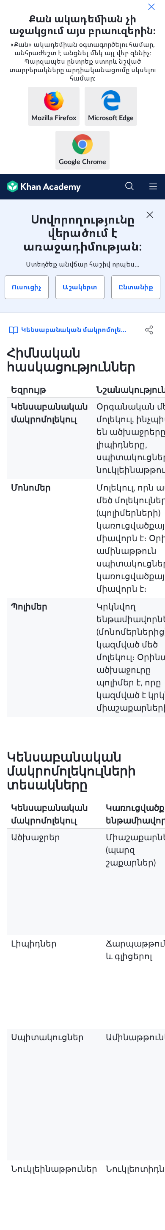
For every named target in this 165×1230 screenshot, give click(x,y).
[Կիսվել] (149, 329)
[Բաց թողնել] (151, 6)
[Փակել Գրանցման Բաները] (149, 214)
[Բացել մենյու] (153, 186)
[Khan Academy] (40, 186)
